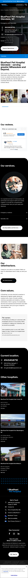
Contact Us (11, 507)
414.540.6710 (10, 27)
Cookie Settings (14, 575)
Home (2, 10)
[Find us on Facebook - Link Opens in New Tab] (9, 534)
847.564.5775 (4, 470)
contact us (13, 564)
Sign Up (15, 554)
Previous (2, 96)
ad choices (5, 563)
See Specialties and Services (10, 227)
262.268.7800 (4, 439)
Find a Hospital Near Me (14, 509)
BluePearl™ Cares (12, 515)
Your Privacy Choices (13, 521)
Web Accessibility (12, 518)
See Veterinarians (7, 280)
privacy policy (15, 561)
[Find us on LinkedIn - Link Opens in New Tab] (18, 534)
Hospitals (6, 10)
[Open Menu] (26, 5)
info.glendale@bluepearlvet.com (13, 34)
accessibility (21, 563)
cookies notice (7, 561)
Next (25, 96)
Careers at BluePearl (13, 512)
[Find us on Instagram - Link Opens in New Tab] (14, 534)
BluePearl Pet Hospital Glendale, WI (17, 10)
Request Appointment (8, 48)
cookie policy (5, 571)
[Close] (26, 566)
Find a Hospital (19, 4)
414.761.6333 (4, 406)
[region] (14, 571)
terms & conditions (13, 563)
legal (21, 561)
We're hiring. (20, 1)
